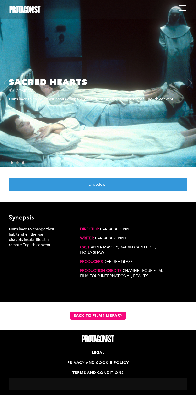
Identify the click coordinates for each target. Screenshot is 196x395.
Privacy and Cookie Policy (98, 362)
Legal (98, 352)
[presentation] (8, 83)
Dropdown (98, 184)
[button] (12, 162)
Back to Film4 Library (98, 315)
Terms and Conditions (98, 372)
